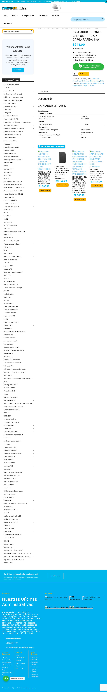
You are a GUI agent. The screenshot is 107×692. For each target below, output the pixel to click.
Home (39, 28)
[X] (100, 1)
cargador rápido (88, 85)
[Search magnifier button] (102, 19)
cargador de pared (97, 83)
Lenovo (19, 666)
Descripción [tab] (44, 91)
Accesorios (47, 28)
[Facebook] (95, 1)
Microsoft (20, 669)
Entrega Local (94, 81)
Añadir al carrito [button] (45, 190)
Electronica (85, 81)
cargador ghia (77, 85)
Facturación (34, 667)
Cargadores (55, 28)
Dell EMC (19, 660)
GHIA (102, 81)
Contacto (18, 70)
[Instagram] (98, 1)
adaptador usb (85, 83)
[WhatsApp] (103, 1)
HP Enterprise (21, 663)
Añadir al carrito (83, 74)
